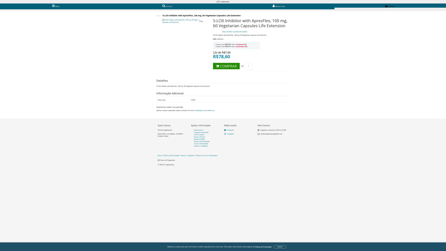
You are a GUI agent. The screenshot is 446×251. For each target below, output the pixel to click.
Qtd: (242, 66)
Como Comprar (199, 134)
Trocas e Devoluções (201, 144)
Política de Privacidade (263, 247)
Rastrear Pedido (199, 139)
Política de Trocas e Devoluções (207, 155)
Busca (160, 155)
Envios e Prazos (199, 137)
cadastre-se (211, 110)
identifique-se (199, 110)
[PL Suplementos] (223, 2)
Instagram (230, 134)
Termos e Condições (201, 146)
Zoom (201, 21)
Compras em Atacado (201, 132)
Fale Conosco (198, 130)
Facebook (230, 130)
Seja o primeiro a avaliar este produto (234, 32)
